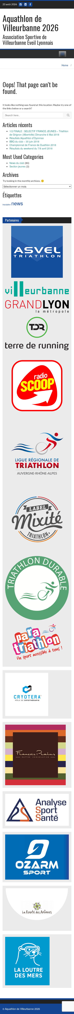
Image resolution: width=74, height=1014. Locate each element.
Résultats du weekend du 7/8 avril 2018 (30, 148)
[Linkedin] (25, 4)
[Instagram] (21, 4)
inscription (7, 204)
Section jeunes (17, 166)
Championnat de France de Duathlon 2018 (32, 145)
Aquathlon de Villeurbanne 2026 (31, 23)
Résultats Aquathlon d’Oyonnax (26, 138)
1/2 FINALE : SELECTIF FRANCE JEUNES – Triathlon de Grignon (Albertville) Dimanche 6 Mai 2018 (38, 132)
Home (65, 65)
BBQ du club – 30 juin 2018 (24, 141)
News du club (16, 163)
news (17, 203)
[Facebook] (30, 4)
